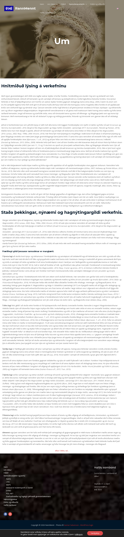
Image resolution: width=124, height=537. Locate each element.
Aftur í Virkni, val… (62, 451)
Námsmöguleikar (10, 499)
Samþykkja (95, 533)
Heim (42, 4)
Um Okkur (51, 4)
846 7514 (97, 489)
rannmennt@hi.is (100, 487)
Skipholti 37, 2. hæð (102, 484)
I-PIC (8, 482)
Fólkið (63, 4)
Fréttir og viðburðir (97, 4)
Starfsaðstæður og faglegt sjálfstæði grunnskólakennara (28, 496)
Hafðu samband (46, 12)
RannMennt (25, 8)
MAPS (8, 485)
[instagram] (10, 514)
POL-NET (9, 493)
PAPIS (8, 479)
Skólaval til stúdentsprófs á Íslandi (19, 488)
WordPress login (86, 525)
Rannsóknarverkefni (77, 4)
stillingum (79, 534)
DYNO (8, 490)
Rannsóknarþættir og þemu (14, 476)
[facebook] (6, 514)
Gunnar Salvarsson (71, 525)
